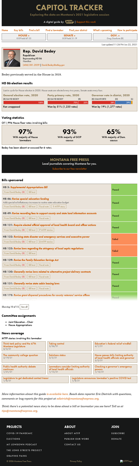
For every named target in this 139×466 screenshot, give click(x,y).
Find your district (78, 30)
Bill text (32, 192)
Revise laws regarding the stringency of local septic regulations (43, 248)
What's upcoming (102, 30)
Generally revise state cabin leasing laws (31, 283)
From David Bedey (14, 192)
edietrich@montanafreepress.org (77, 398)
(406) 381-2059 (31, 64)
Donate (116, 438)
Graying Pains (17, 455)
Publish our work (76, 438)
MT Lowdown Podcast (22, 444)
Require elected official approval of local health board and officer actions (49, 225)
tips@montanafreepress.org (19, 411)
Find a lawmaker (54, 30)
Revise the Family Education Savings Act (30, 260)
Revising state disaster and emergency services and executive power (46, 236)
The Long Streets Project (24, 450)
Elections (13, 438)
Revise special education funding (26, 199)
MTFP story (59, 206)
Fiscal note (44, 206)
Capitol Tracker (69, 7)
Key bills (18, 30)
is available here (57, 394)
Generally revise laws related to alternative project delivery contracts (47, 271)
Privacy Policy (76, 461)
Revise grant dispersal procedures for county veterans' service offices (46, 295)
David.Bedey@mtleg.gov (53, 64)
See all (24, 306)
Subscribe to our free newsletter (69, 168)
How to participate (127, 30)
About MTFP (72, 433)
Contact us (72, 444)
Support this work (86, 22)
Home (5, 30)
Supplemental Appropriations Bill (25, 187)
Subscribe (118, 433)
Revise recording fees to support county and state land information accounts (49, 213)
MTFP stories (46, 229)
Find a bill (34, 30)
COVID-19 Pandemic (20, 433)
